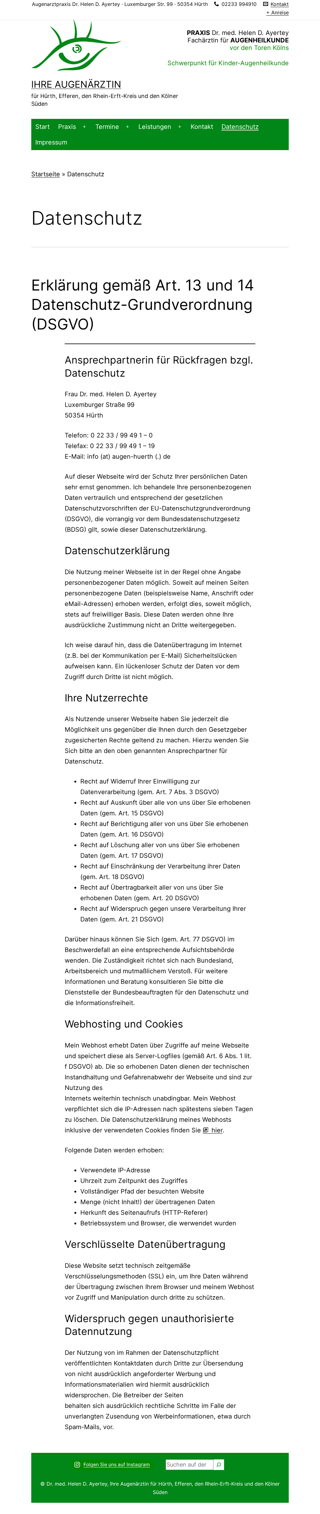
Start (42, 126)
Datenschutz (240, 126)
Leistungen (154, 126)
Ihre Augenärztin (76, 84)
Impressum (51, 142)
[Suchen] (218, 1464)
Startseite (45, 174)
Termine (107, 126)
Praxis (67, 126)
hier (217, 1130)
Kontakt (202, 126)
